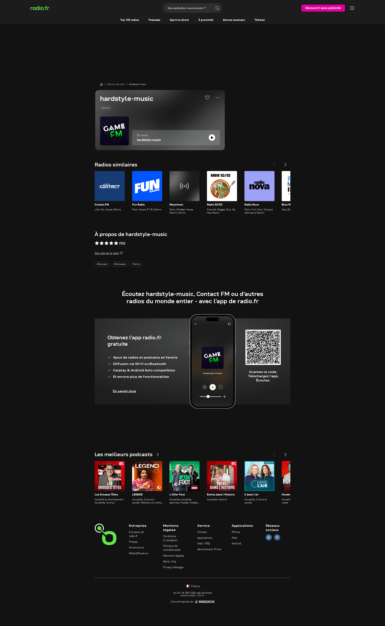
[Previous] (274, 163)
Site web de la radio (107, 253)
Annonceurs (136, 547)
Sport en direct (179, 20)
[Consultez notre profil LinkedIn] (268, 537)
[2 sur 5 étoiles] (101, 243)
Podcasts (154, 20)
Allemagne (120, 264)
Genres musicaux (234, 20)
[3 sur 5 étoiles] (106, 243)
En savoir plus (124, 391)
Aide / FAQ (203, 543)
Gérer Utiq (169, 561)
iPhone (236, 532)
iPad (234, 538)
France (195, 586)
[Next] (285, 163)
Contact (202, 532)
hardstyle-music (149, 140)
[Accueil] (101, 84)
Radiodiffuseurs (138, 553)
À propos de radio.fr (136, 534)
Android (236, 543)
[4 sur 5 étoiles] (111, 243)
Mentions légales (173, 555)
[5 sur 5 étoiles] (116, 243)
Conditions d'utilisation (170, 538)
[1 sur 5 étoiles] (96, 243)
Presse (133, 542)
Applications (204, 538)
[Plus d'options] (217, 97)
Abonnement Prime (209, 549)
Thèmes (259, 20)
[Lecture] (212, 137)
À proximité (206, 20)
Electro (106, 108)
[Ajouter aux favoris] (207, 97)
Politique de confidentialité (171, 548)
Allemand (102, 264)
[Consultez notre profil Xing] (277, 537)
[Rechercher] (217, 8)
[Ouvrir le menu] (352, 8)
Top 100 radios (129, 20)
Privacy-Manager (173, 567)
